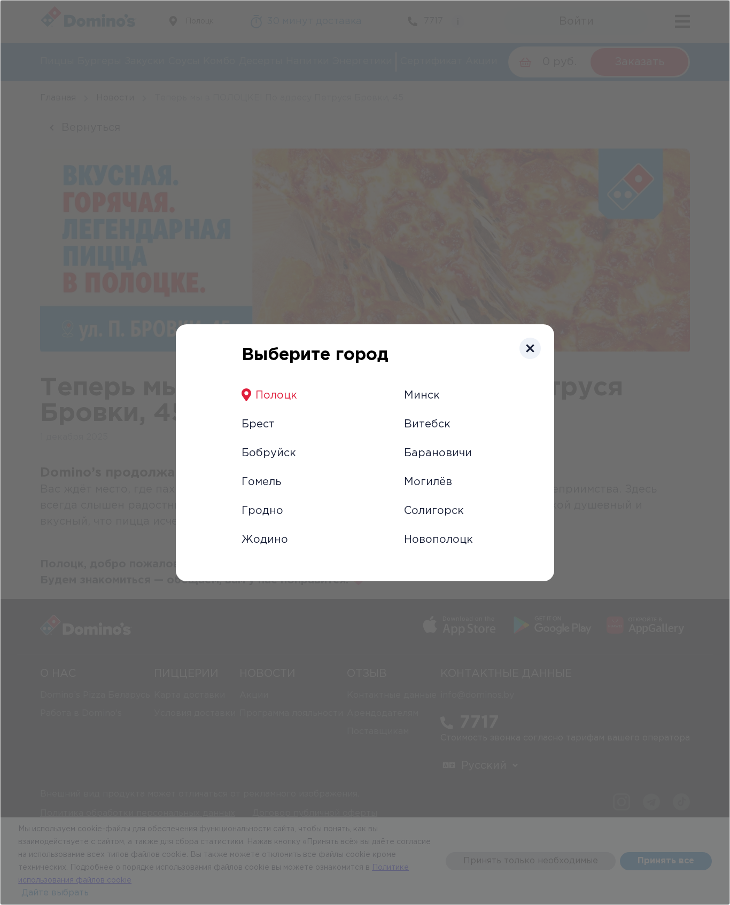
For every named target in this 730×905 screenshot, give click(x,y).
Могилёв (428, 482)
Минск (422, 395)
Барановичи (438, 453)
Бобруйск (269, 453)
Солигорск (434, 511)
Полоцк (276, 395)
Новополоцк (438, 539)
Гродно (262, 511)
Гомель (261, 482)
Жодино (265, 539)
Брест (258, 424)
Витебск (427, 424)
